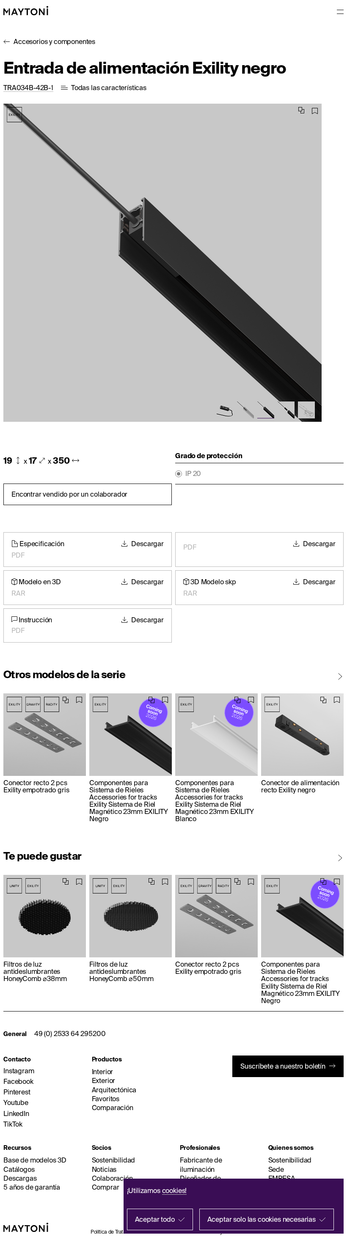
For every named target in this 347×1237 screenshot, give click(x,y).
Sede (276, 1169)
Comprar (105, 1187)
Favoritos (106, 1098)
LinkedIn (16, 1113)
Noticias (104, 1169)
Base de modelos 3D (34, 1160)
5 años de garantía (31, 1187)
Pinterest (16, 1092)
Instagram (18, 1071)
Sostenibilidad (113, 1160)
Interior (102, 1071)
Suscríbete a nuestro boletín (282, 1066)
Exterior (104, 1080)
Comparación (112, 1107)
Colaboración (112, 1178)
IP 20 (193, 473)
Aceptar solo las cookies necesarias (261, 1219)
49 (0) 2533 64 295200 (70, 1033)
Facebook (18, 1081)
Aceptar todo (155, 1219)
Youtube (15, 1102)
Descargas (20, 1178)
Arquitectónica (114, 1090)
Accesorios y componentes (54, 41)
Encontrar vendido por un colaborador (69, 494)
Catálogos (19, 1169)
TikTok (12, 1124)
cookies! (174, 1190)
